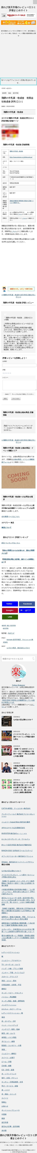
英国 (4, 1049)
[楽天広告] (18, 16)
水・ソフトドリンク (9, 1074)
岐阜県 (4, 625)
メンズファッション (9, 1005)
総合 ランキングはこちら (11, 543)
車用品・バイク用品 (9, 1037)
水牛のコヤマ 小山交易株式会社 (13, 828)
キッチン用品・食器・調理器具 (13, 1001)
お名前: (5, 361)
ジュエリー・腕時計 (9, 1053)
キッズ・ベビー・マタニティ (12, 993)
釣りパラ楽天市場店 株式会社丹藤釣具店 (17, 845)
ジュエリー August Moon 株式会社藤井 (16, 822)
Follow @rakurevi (18, 685)
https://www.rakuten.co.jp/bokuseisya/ (21, 157)
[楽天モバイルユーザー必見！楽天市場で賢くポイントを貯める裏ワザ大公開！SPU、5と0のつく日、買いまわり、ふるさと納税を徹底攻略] (7, 788)
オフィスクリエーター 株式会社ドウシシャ (17, 856)
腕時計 (4, 989)
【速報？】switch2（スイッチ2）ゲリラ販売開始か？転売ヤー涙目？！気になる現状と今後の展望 (24, 752)
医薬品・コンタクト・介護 (11, 1045)
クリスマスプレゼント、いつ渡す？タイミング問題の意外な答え (24, 736)
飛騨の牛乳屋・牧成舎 (16, 151)
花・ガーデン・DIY (9, 1021)
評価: (4, 370)
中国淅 (4, 1114)
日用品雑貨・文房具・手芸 (11, 985)
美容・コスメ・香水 (9, 981)
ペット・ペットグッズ (10, 1025)
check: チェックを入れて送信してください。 (20, 394)
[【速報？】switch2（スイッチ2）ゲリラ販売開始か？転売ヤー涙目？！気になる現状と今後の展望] (7, 755)
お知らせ (5, 1106)
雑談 (3, 1118)
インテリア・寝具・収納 (11, 1029)
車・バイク (6, 1090)
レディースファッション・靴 (12, 1013)
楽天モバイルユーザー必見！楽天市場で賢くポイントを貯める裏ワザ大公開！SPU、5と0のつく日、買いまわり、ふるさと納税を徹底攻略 (24, 787)
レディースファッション (11, 952)
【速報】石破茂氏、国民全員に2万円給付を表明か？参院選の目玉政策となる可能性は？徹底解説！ (18, 911)
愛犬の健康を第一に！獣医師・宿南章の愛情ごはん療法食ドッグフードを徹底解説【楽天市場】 (18, 938)
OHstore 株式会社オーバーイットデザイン (18, 862)
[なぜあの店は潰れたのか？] (7, 725)
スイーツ (5, 1098)
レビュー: (5, 377)
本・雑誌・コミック (9, 1094)
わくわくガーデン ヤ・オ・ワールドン (16, 839)
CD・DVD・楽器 (8, 1070)
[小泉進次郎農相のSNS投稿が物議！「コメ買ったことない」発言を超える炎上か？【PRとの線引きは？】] (7, 771)
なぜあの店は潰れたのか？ (23, 719)
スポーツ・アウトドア (10, 977)
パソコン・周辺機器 (9, 997)
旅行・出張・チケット (10, 1078)
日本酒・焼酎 (6, 1066)
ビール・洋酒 (6, 1062)
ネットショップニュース (11, 1110)
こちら (20, 214)
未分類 (4, 1130)
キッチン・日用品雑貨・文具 (12, 1082)
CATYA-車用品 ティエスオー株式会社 (16, 808)
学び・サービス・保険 (10, 1086)
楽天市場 (13, 625)
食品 (8, 625)
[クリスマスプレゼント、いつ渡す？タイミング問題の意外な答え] (7, 740)
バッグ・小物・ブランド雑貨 (12, 968)
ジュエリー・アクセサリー (11, 960)
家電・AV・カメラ (8, 1033)
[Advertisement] (18, 58)
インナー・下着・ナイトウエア (13, 973)
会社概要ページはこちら (11, 516)
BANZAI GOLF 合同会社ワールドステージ (17, 850)
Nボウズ (11, 633)
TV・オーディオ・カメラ (11, 964)
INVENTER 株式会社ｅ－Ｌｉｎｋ (14, 833)
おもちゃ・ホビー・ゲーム (11, 1009)
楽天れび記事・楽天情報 (11, 1126)
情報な (4, 1102)
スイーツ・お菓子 (8, 1058)
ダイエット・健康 (8, 1041)
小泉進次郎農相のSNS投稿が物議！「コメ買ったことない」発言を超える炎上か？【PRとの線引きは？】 (18, 892)
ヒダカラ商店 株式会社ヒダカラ (18, 648)
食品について (6, 527)
